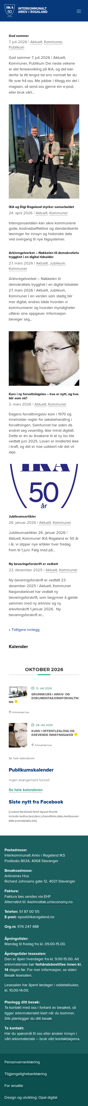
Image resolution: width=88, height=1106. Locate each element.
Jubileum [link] (57, 263)
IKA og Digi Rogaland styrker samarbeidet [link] (41, 207)
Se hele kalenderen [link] (22, 758)
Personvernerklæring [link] (22, 1062)
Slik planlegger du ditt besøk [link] (28, 1018)
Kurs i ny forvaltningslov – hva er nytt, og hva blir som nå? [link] (44, 396)
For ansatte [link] (13, 1085)
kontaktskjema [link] (67, 1038)
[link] (25, 10)
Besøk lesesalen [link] (17, 975)
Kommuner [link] (53, 42)
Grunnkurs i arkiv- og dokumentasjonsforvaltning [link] (44, 698)
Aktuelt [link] (36, 42)
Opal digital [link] (47, 1097)
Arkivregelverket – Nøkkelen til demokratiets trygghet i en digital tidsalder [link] (44, 255)
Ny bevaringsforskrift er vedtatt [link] (33, 564)
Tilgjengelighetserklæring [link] (25, 1073)
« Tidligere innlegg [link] (24, 629)
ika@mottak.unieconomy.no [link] (50, 901)
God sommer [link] (19, 36)
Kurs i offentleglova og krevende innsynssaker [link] (53, 733)
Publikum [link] (16, 47)
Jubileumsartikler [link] (22, 516)
